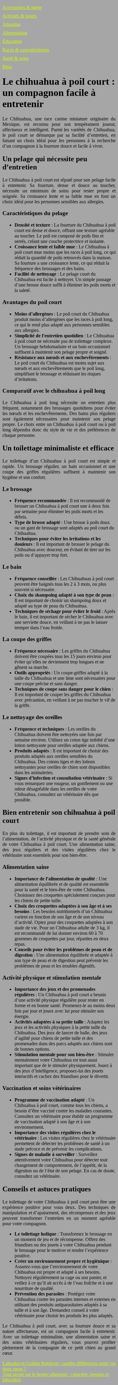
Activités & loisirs (19, 15)
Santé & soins (15, 58)
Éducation (12, 41)
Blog (7, 66)
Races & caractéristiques (25, 49)
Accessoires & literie (22, 7)
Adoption (11, 24)
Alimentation (14, 32)
